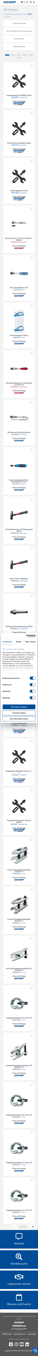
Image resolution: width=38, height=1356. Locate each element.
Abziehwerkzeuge (19, 46)
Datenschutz (20, 1334)
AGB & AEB (32, 1334)
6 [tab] (19, 57)
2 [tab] (13, 55)
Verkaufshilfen (19, 39)
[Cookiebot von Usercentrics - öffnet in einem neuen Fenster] (27, 636)
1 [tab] (7, 55)
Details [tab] (18, 642)
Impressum (7, 1334)
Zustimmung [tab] (7, 642)
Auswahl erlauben (19, 713)
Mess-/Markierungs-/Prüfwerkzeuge (19, 31)
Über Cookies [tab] (30, 642)
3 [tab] (19, 55)
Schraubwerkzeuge (19, 23)
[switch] (33, 684)
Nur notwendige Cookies (19, 719)
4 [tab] (25, 55)
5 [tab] (31, 55)
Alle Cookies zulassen (19, 707)
